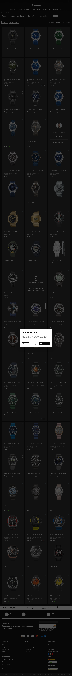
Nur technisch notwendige (33, 344)
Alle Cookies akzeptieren (44, 343)
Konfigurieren (25, 343)
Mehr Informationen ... (26, 338)
